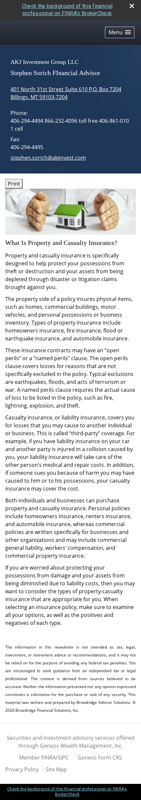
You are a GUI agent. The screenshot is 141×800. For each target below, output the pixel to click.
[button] (119, 32)
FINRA (48, 757)
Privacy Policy (22, 769)
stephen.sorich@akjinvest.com (48, 157)
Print (14, 183)
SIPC (63, 757)
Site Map (56, 769)
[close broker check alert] (131, 6)
